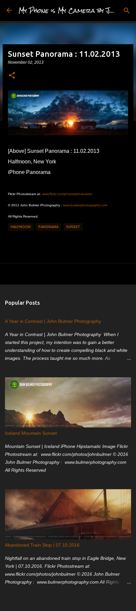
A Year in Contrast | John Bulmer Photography (53, 321)
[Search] (127, 10)
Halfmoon (21, 227)
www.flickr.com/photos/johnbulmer (67, 194)
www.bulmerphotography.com (85, 205)
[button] (12, 75)
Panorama (48, 227)
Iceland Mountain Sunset (31, 433)
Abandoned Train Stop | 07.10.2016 (42, 545)
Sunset (73, 227)
